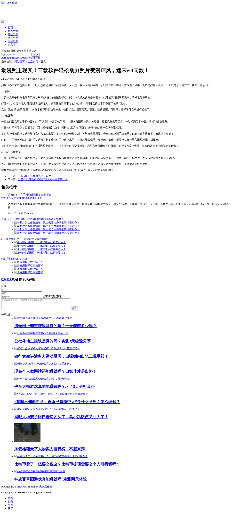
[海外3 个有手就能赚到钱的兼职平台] (30, 194)
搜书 (22, 58)
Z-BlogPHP (21, 486)
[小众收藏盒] (9, 2)
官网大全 (13, 31)
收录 (10, 501)
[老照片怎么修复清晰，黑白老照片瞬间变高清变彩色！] (47, 222)
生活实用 (33, 61)
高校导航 (13, 41)
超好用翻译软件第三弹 (14, 258)
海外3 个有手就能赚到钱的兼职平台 (21, 198)
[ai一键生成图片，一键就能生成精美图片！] (40, 242)
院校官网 (30, 58)
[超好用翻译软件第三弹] (28, 262)
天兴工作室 (45, 486)
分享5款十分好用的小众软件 (34, 176)
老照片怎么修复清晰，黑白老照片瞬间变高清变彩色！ (32, 219)
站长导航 (13, 34)
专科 (37, 58)
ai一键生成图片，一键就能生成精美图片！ (25, 239)
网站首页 (19, 61)
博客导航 (13, 37)
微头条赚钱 (13, 58)
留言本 (12, 44)
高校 (4, 58)
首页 (10, 27)
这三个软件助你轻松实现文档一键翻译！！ (43, 179)
